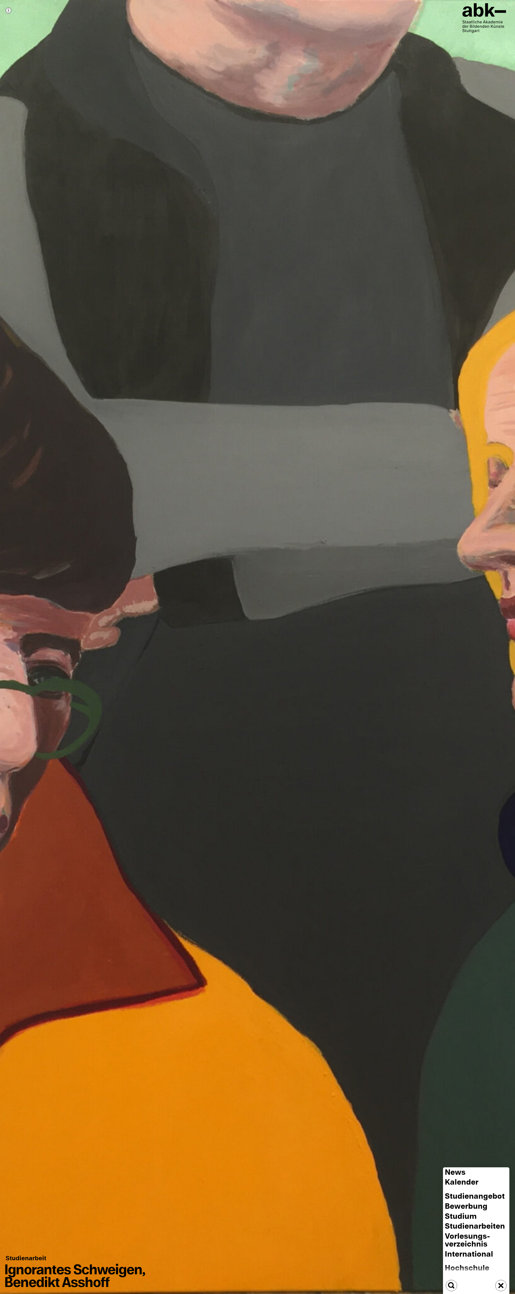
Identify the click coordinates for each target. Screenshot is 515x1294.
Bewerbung (466, 1206)
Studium (461, 1216)
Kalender (461, 1182)
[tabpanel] (257, 647)
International (469, 1254)
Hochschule (467, 1268)
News (455, 1172)
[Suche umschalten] (451, 1285)
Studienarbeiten (475, 1226)
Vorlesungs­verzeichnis (467, 1240)
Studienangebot (475, 1196)
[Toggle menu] (501, 1285)
